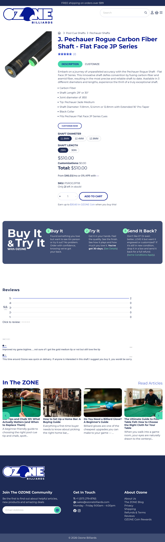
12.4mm (79, 138)
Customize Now (70, 126)
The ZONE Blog (134, 502)
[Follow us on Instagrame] (79, 511)
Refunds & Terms (135, 512)
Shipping (130, 508)
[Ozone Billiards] (29, 16)
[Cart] (156, 12)
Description (70, 64)
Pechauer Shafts (100, 33)
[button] (70, 298)
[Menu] (161, 12)
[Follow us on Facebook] (75, 511)
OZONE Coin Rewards (138, 519)
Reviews (129, 515)
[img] (4, 347)
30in (74, 150)
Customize (92, 64)
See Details (111, 248)
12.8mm (93, 138)
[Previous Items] (6, 415)
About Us (130, 498)
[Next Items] (159, 415)
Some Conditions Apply (141, 255)
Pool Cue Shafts (76, 33)
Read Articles (150, 383)
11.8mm (64, 138)
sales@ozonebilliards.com (93, 502)
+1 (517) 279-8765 (86, 498)
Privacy (128, 505)
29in (63, 150)
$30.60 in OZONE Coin (82, 204)
